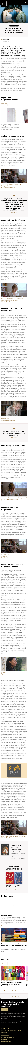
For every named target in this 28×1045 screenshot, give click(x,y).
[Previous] (2, 104)
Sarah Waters (14, 212)
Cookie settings (6, 1041)
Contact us (5, 1035)
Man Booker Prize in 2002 (11, 60)
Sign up (5, 1009)
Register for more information (11, 1030)
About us (4, 1032)
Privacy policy (5, 1039)
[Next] (6, 104)
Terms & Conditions (7, 1037)
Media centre (5, 1028)
